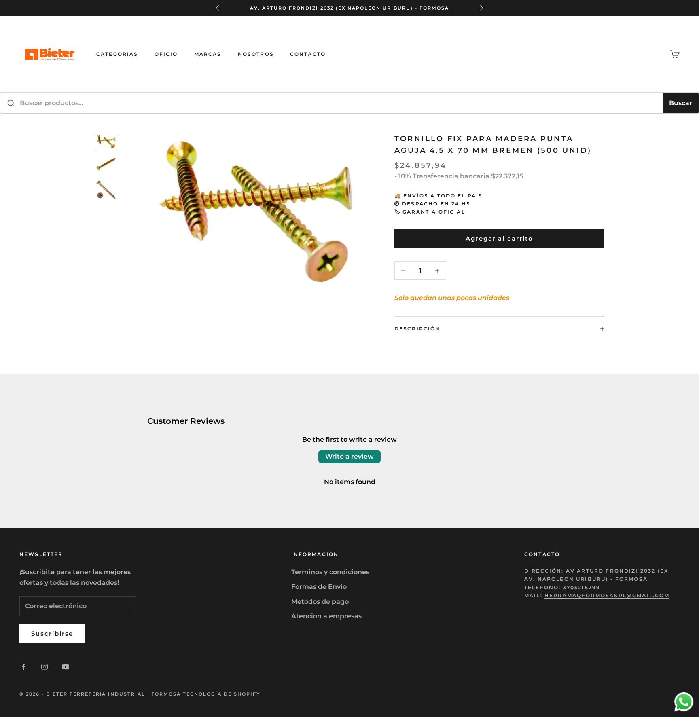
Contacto (308, 54)
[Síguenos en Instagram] (44, 667)
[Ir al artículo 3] (106, 190)
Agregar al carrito (499, 238)
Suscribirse (52, 633)
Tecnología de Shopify (221, 694)
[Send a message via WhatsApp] (684, 702)
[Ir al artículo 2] (106, 164)
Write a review (349, 456)
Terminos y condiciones (330, 572)
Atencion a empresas (326, 616)
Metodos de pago (320, 601)
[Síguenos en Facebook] (23, 667)
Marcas (208, 54)
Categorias (117, 54)
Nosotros (256, 54)
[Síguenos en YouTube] (65, 667)
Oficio (166, 54)
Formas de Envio (319, 586)
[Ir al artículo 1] (106, 141)
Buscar (680, 103)
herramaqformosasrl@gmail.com (606, 595)
